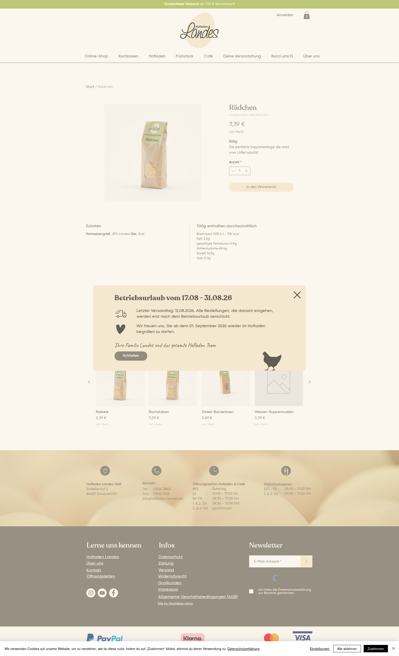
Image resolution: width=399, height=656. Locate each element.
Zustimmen (376, 648)
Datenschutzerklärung (243, 648)
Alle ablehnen (347, 648)
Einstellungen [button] (319, 648)
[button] (297, 294)
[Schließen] (393, 648)
